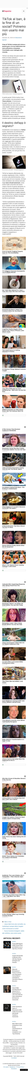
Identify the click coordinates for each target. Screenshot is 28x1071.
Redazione (12, 1067)
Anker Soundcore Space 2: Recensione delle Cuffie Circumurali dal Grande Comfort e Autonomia (17, 1011)
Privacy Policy (20, 1067)
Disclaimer (14, 1068)
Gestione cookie (24, 1069)
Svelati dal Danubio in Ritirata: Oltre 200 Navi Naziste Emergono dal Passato (17, 959)
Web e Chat (7, 922)
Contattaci (14, 1058)
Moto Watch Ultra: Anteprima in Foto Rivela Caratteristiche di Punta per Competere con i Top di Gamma (17, 1028)
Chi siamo (6, 1067)
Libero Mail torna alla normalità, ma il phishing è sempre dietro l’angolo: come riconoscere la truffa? (13, 926)
